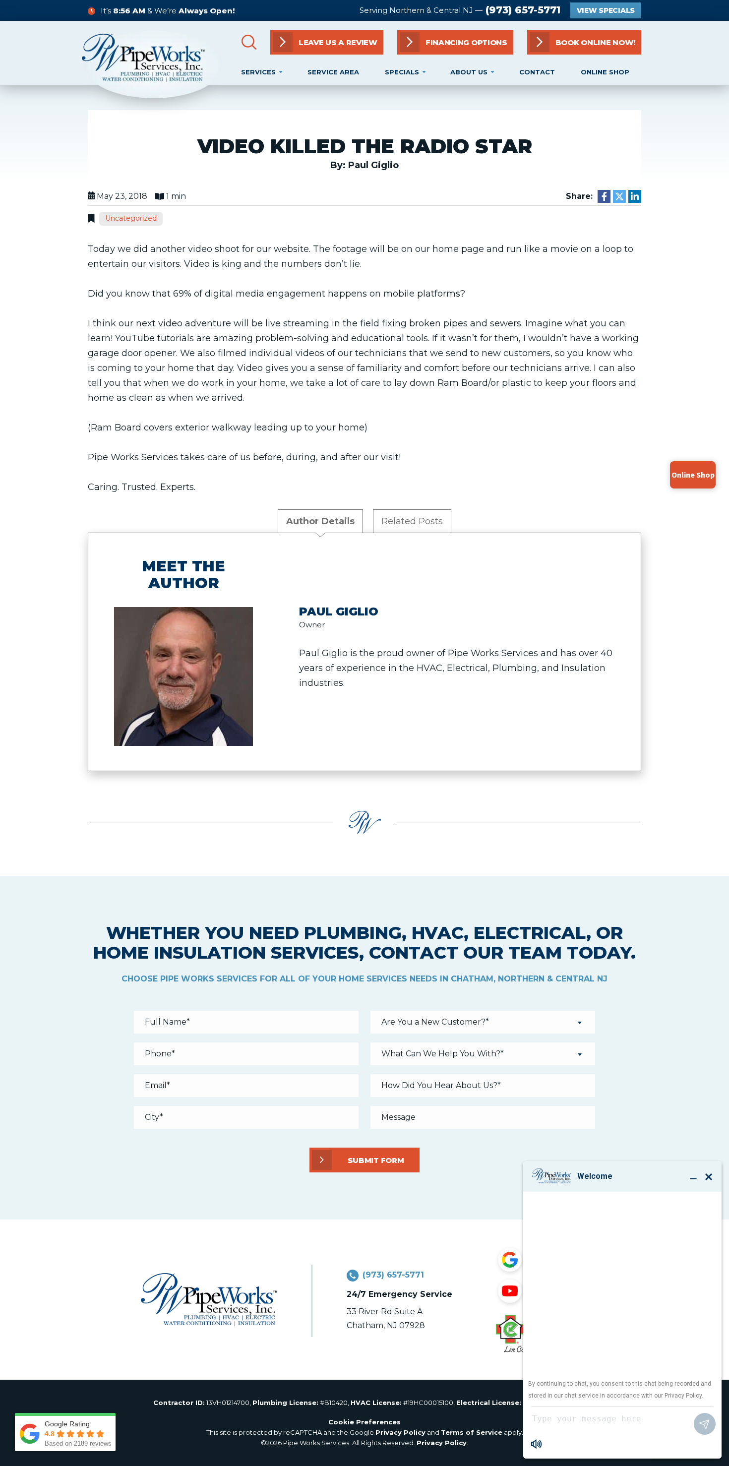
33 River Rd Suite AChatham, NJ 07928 (386, 1318)
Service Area (333, 72)
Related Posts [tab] (412, 521)
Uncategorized (131, 218)
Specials (402, 72)
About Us (468, 72)
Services (258, 72)
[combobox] (482, 1022)
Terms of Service (471, 1432)
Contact (537, 72)
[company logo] (152, 64)
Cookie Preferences (364, 1422)
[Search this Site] (249, 42)
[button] (584, 42)
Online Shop (605, 72)
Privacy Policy (400, 1432)
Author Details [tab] (320, 521)
